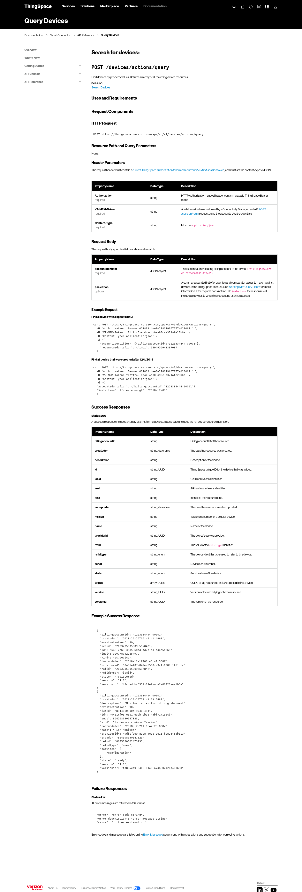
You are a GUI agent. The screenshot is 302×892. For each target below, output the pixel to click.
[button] (259, 7)
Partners (131, 6)
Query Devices (110, 35)
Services (68, 6)
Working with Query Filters (244, 287)
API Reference (85, 35)
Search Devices (100, 87)
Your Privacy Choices (121, 888)
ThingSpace (38, 6)
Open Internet (177, 888)
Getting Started (34, 66)
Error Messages (153, 834)
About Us (53, 888)
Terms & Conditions (155, 888)
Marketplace (109, 6)
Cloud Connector (60, 35)
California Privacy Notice (93, 888)
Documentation (155, 6)
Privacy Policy (69, 888)
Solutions (88, 6)
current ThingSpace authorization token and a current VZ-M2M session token (178, 170)
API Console (32, 74)
